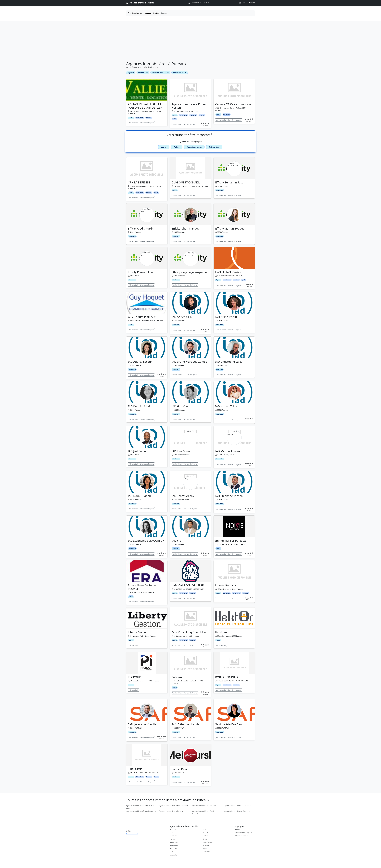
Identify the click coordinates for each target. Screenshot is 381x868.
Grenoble (206, 852)
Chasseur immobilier (160, 72)
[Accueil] (128, 13)
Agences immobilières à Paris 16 (171, 811)
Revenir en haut (132, 834)
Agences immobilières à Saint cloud (237, 805)
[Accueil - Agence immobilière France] (141, 826)
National (173, 829)
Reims (205, 839)
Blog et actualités (248, 3)
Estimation (214, 147)
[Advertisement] (190, 41)
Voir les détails (134, 123)
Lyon (171, 833)
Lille (171, 852)
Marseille (173, 855)
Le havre (206, 845)
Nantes (172, 839)
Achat (176, 147)
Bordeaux (173, 848)
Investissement (194, 147)
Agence (131, 72)
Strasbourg (174, 845)
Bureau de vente (179, 72)
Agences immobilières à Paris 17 (204, 805)
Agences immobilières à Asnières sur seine (140, 806)
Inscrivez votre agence (243, 833)
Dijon (205, 848)
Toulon (205, 836)
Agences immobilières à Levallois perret (141, 811)
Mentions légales (241, 836)
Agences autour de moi (200, 3)
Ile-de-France (137, 13)
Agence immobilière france (143, 2)
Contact (238, 829)
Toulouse (173, 836)
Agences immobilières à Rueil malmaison (203, 812)
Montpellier (174, 842)
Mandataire (143, 72)
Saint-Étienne (208, 842)
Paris (204, 829)
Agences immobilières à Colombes (237, 811)
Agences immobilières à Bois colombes (173, 805)
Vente (163, 147)
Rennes (205, 833)
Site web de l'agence (147, 123)
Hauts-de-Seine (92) (151, 13)
